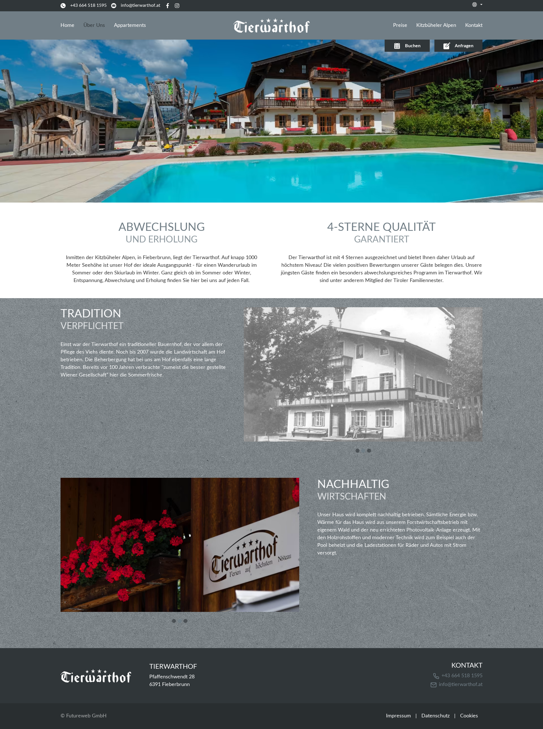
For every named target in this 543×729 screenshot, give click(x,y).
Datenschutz (435, 716)
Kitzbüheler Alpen (436, 25)
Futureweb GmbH (86, 716)
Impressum (398, 716)
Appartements (130, 25)
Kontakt (473, 25)
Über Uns (94, 25)
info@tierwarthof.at (460, 684)
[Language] (477, 4)
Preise (400, 25)
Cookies (469, 716)
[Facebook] (167, 5)
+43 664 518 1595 (461, 675)
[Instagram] (177, 5)
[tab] (357, 451)
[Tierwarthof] (96, 676)
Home (67, 25)
